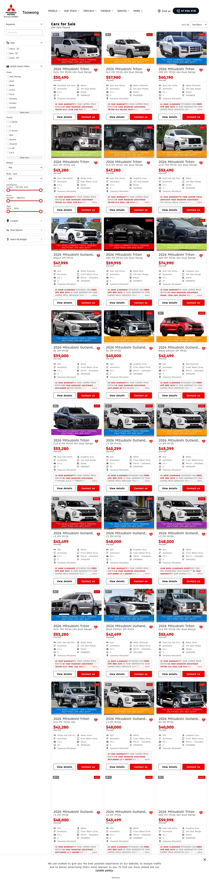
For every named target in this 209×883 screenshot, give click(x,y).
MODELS (52, 11)
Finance (106, 11)
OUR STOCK (70, 11)
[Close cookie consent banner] (205, 859)
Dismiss (116, 877)
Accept (93, 877)
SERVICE (122, 11)
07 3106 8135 (188, 11)
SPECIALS (89, 11)
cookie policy (104, 870)
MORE (137, 11)
